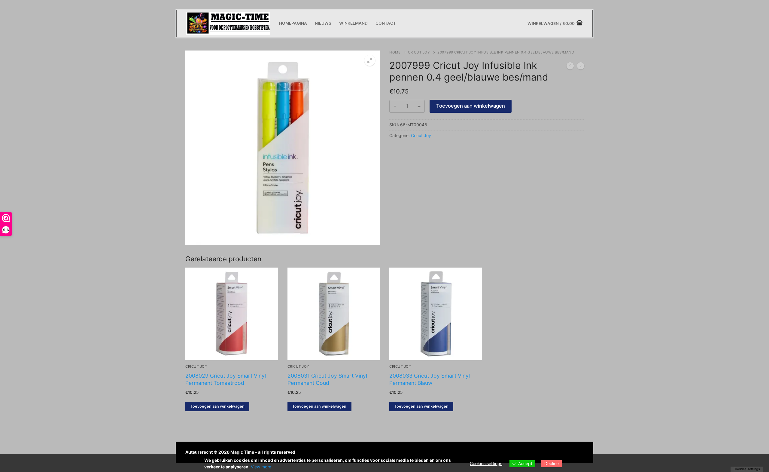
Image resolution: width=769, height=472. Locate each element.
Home (394, 52)
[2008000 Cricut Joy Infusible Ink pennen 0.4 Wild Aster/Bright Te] (580, 67)
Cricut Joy (419, 52)
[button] (369, 60)
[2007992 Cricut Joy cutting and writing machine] (570, 67)
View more (261, 466)
